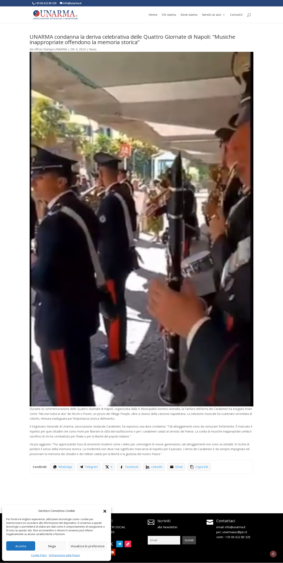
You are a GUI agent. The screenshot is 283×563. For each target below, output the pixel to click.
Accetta (20, 546)
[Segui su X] (111, 544)
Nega (52, 546)
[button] (105, 511)
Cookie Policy (39, 555)
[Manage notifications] (273, 554)
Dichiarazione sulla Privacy (64, 555)
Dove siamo (189, 15)
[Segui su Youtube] (112, 552)
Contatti (236, 15)
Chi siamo (169, 15)
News (93, 49)
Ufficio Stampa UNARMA (50, 49)
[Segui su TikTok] (128, 544)
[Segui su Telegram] (119, 544)
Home (153, 15)
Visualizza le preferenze (88, 546)
